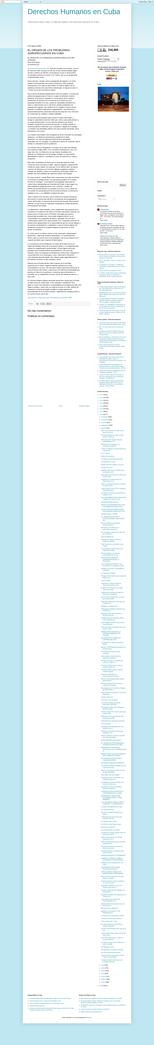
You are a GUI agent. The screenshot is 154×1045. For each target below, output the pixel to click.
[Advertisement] (71, 35)
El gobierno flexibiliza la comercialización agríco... (110, 675)
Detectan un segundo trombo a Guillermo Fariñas (111, 540)
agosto (103, 428)
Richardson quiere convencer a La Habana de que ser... (112, 778)
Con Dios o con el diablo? (109, 700)
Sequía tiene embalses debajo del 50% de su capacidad (112, 593)
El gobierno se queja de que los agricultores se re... (111, 480)
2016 (101, 397)
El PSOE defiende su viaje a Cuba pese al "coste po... (112, 436)
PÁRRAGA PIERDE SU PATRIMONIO (113, 855)
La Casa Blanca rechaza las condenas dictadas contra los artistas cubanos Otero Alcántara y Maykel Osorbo (112, 300)
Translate (113, 61)
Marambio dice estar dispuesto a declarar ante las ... (111, 614)
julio (102, 965)
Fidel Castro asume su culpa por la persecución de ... (112, 431)
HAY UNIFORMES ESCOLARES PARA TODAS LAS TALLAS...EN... (113, 498)
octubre (104, 422)
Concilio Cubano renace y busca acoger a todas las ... (111, 666)
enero (103, 982)
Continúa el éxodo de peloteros (111, 918)
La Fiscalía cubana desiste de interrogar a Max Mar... (111, 703)
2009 (101, 985)
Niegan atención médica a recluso (112, 465)
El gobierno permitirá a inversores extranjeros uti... (112, 732)
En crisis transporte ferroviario (111, 952)
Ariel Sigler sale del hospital (110, 775)
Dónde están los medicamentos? (91, 1012)
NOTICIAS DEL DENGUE (109, 908)
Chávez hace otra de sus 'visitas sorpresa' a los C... (111, 838)
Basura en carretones (108, 827)
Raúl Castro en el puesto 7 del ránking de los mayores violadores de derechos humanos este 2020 (112, 256)
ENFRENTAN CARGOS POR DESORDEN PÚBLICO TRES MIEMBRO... (111, 797)
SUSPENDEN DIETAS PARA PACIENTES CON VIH (110, 868)
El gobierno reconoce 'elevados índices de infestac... (111, 787)
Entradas (103, 199)
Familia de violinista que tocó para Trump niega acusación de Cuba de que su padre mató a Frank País (51, 1009)
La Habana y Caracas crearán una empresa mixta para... (112, 783)
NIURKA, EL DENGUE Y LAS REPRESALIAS (110, 912)
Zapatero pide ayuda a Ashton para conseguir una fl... (112, 471)
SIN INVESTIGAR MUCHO (109, 502)
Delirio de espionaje (107, 456)
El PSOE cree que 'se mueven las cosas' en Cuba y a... (112, 661)
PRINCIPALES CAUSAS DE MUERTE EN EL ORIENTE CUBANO (113, 754)
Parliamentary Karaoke (37, 1006)
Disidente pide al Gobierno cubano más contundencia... (112, 619)
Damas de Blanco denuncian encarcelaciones (110, 524)
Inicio (60, 406)
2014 (101, 403)
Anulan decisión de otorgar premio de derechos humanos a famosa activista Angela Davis (111, 332)
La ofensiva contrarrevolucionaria (112, 459)
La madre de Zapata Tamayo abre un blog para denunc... (113, 833)
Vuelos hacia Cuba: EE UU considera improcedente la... (113, 489)
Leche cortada (105, 580)
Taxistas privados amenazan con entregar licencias (111, 961)
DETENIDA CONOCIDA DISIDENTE (112, 763)
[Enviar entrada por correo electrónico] (37, 303)
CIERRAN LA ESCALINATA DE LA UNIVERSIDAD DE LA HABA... (112, 792)
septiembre (105, 425)
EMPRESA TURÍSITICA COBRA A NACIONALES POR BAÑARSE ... (113, 859)
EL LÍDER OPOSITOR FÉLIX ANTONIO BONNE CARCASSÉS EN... (112, 518)
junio (103, 968)
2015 (101, 400)
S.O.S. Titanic (105, 453)
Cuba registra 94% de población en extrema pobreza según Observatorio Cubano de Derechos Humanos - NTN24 (112, 366)
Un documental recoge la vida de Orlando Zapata (112, 670)
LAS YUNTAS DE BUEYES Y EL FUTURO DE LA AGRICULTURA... (113, 565)
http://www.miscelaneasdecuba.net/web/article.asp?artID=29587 (50, 298)
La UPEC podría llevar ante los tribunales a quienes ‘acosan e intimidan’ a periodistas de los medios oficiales (112, 274)
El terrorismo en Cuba (108, 462)
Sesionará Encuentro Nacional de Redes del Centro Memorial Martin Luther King (112, 323)
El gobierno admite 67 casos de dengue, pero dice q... (111, 886)
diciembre (104, 417)
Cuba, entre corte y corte (109, 921)
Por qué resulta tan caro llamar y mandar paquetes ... (111, 925)
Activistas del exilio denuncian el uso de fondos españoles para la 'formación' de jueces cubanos (112, 312)
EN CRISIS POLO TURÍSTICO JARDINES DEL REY (111, 639)
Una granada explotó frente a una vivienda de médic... (112, 549)
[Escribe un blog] (43, 303)
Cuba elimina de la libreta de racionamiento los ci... (110, 900)
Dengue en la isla (107, 467)
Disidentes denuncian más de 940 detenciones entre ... (112, 717)
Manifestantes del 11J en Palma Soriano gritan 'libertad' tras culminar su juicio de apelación (112, 294)
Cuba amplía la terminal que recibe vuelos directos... (112, 623)
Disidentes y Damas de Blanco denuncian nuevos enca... (111, 584)
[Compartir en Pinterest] (50, 303)
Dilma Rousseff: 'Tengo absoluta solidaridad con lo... (111, 440)
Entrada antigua (84, 406)
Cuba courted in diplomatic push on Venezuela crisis (46, 1003)
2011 (101, 411)
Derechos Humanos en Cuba (74, 12)
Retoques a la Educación (109, 606)
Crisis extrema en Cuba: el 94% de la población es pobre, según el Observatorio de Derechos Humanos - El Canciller (112, 359)
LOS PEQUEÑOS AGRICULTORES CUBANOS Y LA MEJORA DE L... (112, 803)
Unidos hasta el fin (107, 697)
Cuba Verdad (104, 209)
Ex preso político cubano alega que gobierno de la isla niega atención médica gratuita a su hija (100, 1001)
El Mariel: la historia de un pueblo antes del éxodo (112, 588)
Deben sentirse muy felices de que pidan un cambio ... (112, 877)
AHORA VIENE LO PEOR (109, 514)
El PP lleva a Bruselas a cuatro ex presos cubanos (112, 938)
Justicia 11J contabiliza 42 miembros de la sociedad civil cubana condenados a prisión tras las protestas (112, 306)
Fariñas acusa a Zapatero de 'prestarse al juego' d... (110, 445)
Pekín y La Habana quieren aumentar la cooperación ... (113, 484)
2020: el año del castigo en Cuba (110, 270)
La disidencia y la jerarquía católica (112, 916)
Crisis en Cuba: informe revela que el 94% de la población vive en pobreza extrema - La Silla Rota (111, 376)
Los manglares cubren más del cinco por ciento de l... (113, 533)
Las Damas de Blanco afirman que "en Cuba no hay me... (113, 766)
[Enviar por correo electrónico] (41, 303)
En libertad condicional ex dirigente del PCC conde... (112, 708)
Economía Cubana (106, 224)
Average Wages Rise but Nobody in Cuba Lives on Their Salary (50, 998)
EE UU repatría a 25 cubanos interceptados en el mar (110, 554)
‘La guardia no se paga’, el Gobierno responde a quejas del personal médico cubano (112, 266)
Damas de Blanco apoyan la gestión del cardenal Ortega (113, 736)
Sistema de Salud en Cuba (109, 236)
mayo (103, 971)
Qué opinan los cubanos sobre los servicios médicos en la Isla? (101, 998)
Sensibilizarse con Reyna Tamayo (112, 950)
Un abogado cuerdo (107, 947)
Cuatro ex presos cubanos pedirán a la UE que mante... (113, 882)
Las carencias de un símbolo (110, 830)
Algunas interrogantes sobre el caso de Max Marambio (113, 771)
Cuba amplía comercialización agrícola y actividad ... (111, 657)
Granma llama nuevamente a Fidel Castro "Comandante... (112, 956)
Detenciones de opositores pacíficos (113, 721)
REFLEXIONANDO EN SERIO (111, 740)
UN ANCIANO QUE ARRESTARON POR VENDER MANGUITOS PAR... (113, 510)
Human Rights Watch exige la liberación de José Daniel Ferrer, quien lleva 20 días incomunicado (112, 288)
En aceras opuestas (107, 809)
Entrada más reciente (35, 406)
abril (103, 973)
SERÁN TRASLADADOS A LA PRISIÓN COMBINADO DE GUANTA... (110, 633)
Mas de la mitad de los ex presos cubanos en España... (111, 684)
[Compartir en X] (46, 303)
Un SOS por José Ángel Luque (111, 824)
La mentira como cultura (109, 821)
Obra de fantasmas (107, 537)
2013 (101, 406)
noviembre (105, 420)
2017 (101, 395)
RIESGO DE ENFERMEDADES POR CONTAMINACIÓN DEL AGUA (113, 505)
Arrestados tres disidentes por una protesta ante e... (112, 727)
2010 (101, 414)
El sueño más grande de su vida (111, 807)
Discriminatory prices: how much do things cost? (45, 1001)
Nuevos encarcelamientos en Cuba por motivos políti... (112, 598)
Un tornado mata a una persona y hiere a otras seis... (112, 847)
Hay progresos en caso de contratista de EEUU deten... (113, 689)
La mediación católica (108, 573)
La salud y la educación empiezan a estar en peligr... (113, 943)
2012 (101, 409)
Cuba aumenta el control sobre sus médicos (95, 1009)
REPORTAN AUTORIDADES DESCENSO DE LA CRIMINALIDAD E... (113, 749)
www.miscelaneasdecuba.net (38, 68)
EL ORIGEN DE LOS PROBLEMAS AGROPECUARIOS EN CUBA (112, 744)
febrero (103, 979)
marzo (103, 976)
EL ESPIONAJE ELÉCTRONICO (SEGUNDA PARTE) (111, 759)
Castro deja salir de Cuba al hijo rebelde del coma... (111, 817)
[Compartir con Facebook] (48, 303)
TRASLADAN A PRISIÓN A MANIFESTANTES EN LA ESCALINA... (110, 559)
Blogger (88, 1017)
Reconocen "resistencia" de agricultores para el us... (110, 528)
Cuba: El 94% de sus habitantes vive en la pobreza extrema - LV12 (112, 371)
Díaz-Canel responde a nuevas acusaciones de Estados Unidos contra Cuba (112, 346)
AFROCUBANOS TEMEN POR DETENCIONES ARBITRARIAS (112, 872)
